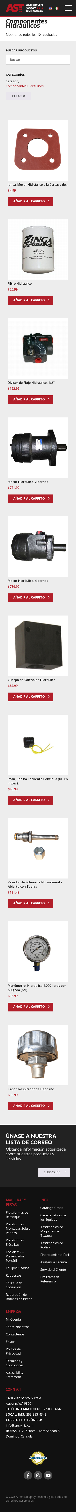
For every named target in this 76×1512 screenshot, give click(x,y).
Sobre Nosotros (17, 1327)
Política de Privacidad (13, 1351)
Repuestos (13, 1275)
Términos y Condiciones (15, 1363)
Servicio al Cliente (53, 1269)
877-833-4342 (52, 1409)
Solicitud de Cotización (14, 1285)
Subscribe (52, 1172)
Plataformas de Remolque (17, 1214)
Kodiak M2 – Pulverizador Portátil (15, 1256)
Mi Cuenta (13, 1319)
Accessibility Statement (14, 1374)
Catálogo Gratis (51, 1208)
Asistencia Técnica (53, 1262)
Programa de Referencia (49, 1279)
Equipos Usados (17, 1268)
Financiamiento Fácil (55, 1255)
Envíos (10, 1342)
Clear (17, 96)
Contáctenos (15, 1334)
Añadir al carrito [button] (29, 201)
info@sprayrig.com (19, 1425)
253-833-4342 (36, 1414)
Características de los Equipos (53, 1217)
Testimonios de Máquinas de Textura (51, 1231)
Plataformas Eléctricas (15, 1242)
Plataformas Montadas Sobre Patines (18, 1228)
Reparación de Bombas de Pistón (19, 1296)
